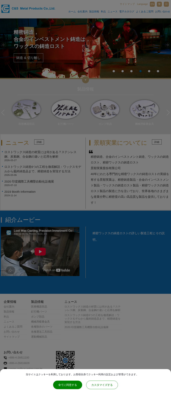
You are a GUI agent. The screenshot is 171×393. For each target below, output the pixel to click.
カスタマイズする (102, 384)
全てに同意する (67, 384)
